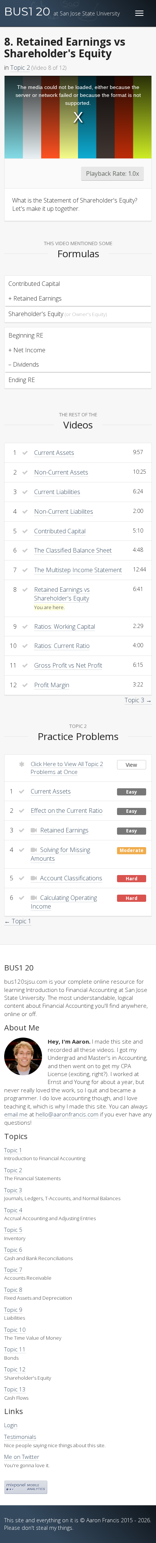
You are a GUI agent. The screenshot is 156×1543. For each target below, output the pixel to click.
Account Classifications (70, 878)
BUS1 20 (62, 11)
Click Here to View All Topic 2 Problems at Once (67, 767)
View (131, 764)
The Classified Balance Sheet (73, 550)
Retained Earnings (64, 830)
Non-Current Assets (61, 472)
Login (10, 1425)
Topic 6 (13, 1249)
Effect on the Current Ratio (67, 810)
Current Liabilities (57, 492)
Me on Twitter (21, 1456)
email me (16, 1114)
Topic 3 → (138, 700)
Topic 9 (13, 1309)
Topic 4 (13, 1210)
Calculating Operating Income (64, 902)
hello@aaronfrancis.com (67, 1114)
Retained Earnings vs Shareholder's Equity (62, 593)
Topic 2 (20, 67)
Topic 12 (15, 1369)
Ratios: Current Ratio (62, 646)
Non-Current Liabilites (63, 511)
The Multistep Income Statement (78, 570)
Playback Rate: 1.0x (112, 173)
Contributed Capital (60, 531)
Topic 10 (15, 1329)
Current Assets (54, 452)
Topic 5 (13, 1229)
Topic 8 (13, 1289)
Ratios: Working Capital (64, 626)
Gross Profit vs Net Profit (68, 665)
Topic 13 (15, 1389)
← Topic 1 (17, 921)
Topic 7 (13, 1269)
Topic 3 (13, 1190)
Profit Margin (51, 685)
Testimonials (20, 1436)
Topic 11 (15, 1349)
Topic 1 (13, 1150)
